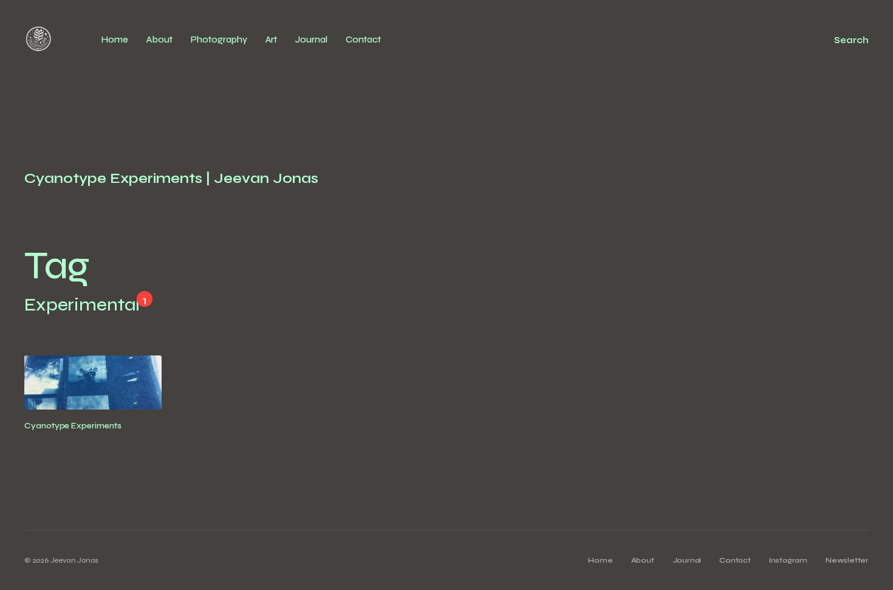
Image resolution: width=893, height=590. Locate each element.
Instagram (788, 560)
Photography (219, 40)
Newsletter (847, 560)
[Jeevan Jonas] (38, 40)
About (159, 40)
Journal (311, 40)
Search (851, 40)
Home (114, 40)
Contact (363, 40)
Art (271, 40)
